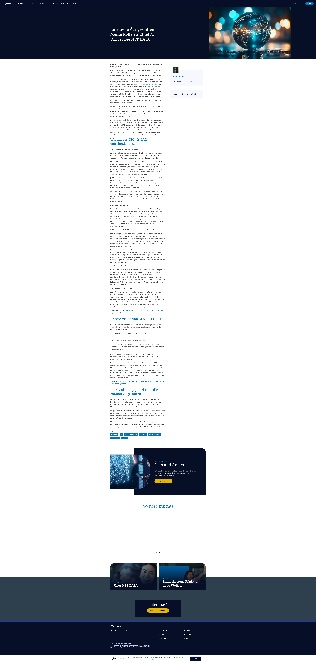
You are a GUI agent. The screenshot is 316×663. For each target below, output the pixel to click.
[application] (158, 658)
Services (162, 634)
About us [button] (63, 3)
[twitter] (191, 94)
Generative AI (115, 438)
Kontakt (309, 3)
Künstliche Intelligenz (131, 434)
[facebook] (183, 94)
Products (162, 638)
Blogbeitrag (114, 434)
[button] (300, 3)
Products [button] (42, 3)
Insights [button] (53, 3)
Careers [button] (74, 3)
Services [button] (32, 3)
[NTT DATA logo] (7, 3)
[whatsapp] (195, 94)
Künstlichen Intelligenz (149, 84)
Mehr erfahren (163, 481)
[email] (180, 94)
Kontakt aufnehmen (157, 611)
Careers (187, 638)
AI (121, 434)
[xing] (126, 630)
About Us (187, 634)
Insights (187, 630)
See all (158, 553)
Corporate (124, 438)
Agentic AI (143, 434)
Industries (163, 630)
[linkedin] (187, 94)
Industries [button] (21, 3)
